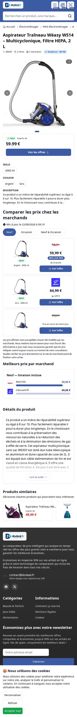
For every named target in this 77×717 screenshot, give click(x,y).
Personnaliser (12, 695)
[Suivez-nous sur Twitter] (14, 587)
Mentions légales (45, 611)
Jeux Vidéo (9, 611)
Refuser (12, 703)
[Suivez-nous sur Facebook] (6, 587)
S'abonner (39, 661)
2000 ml (10, 170)
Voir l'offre (57, 268)
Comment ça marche (47, 606)
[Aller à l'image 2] (41, 131)
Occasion (26, 232)
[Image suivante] (70, 93)
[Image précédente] (7, 93)
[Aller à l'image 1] (37, 131)
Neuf (9, 232)
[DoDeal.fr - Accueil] (13, 5)
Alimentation (10, 617)
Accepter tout (13, 711)
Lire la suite (37, 477)
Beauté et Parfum (13, 606)
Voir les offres (36, 152)
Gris (22, 183)
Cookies (39, 617)
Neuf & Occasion (51, 232)
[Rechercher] (70, 16)
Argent (9, 183)
